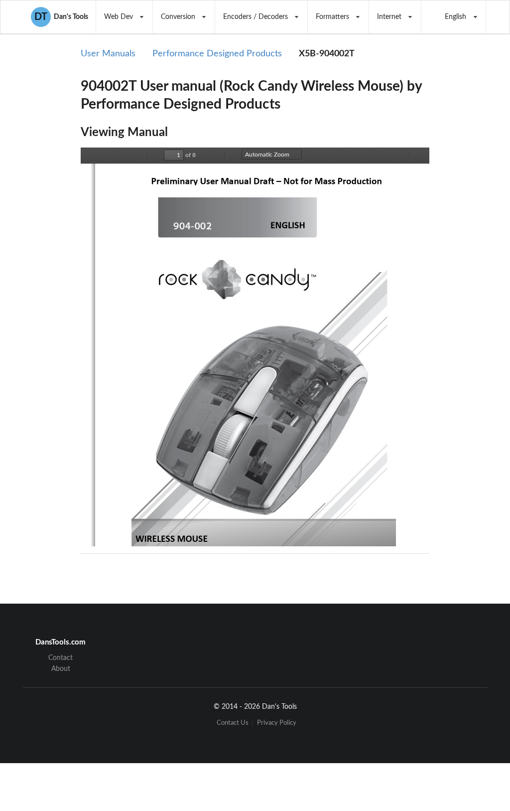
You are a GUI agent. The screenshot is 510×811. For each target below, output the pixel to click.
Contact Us (233, 723)
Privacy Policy (276, 723)
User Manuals (108, 53)
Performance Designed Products (217, 53)
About (60, 668)
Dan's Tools (61, 17)
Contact (60, 657)
